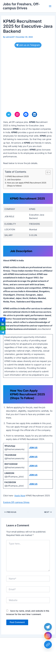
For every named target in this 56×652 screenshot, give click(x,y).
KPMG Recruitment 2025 (17, 176)
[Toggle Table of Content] (46, 172)
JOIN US (33, 447)
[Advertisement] (28, 80)
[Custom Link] (48, 644)
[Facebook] (2, 320)
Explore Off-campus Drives (16, 502)
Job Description (14, 179)
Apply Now (19, 495)
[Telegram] (2, 332)
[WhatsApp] (2, 328)
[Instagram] (48, 636)
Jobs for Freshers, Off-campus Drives (21, 6)
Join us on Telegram (29, 45)
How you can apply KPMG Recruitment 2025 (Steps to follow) (26, 184)
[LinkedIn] (2, 324)
